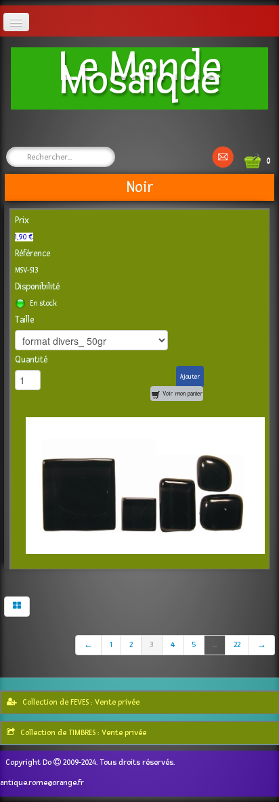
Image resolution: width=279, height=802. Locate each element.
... (215, 645)
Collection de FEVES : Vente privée (81, 702)
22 (237, 645)
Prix (22, 220)
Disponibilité (37, 286)
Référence (32, 253)
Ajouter (190, 377)
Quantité (31, 359)
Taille (24, 319)
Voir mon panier (181, 394)
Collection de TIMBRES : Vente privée (83, 733)
